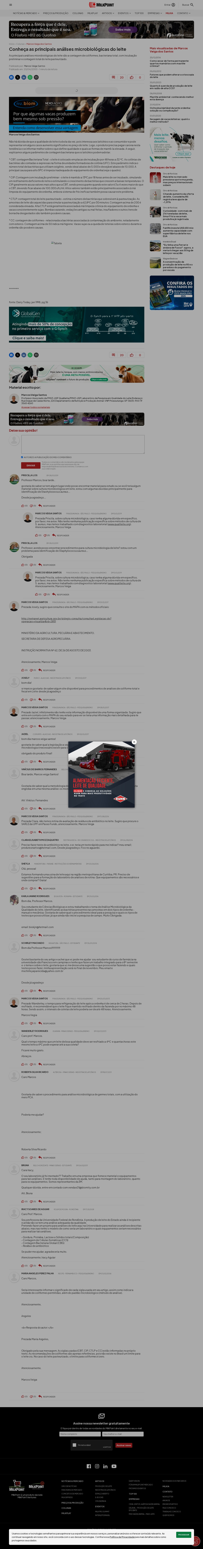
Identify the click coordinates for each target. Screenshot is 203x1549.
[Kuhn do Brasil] (101, 775)
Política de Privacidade (122, 1537)
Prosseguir (183, 1535)
